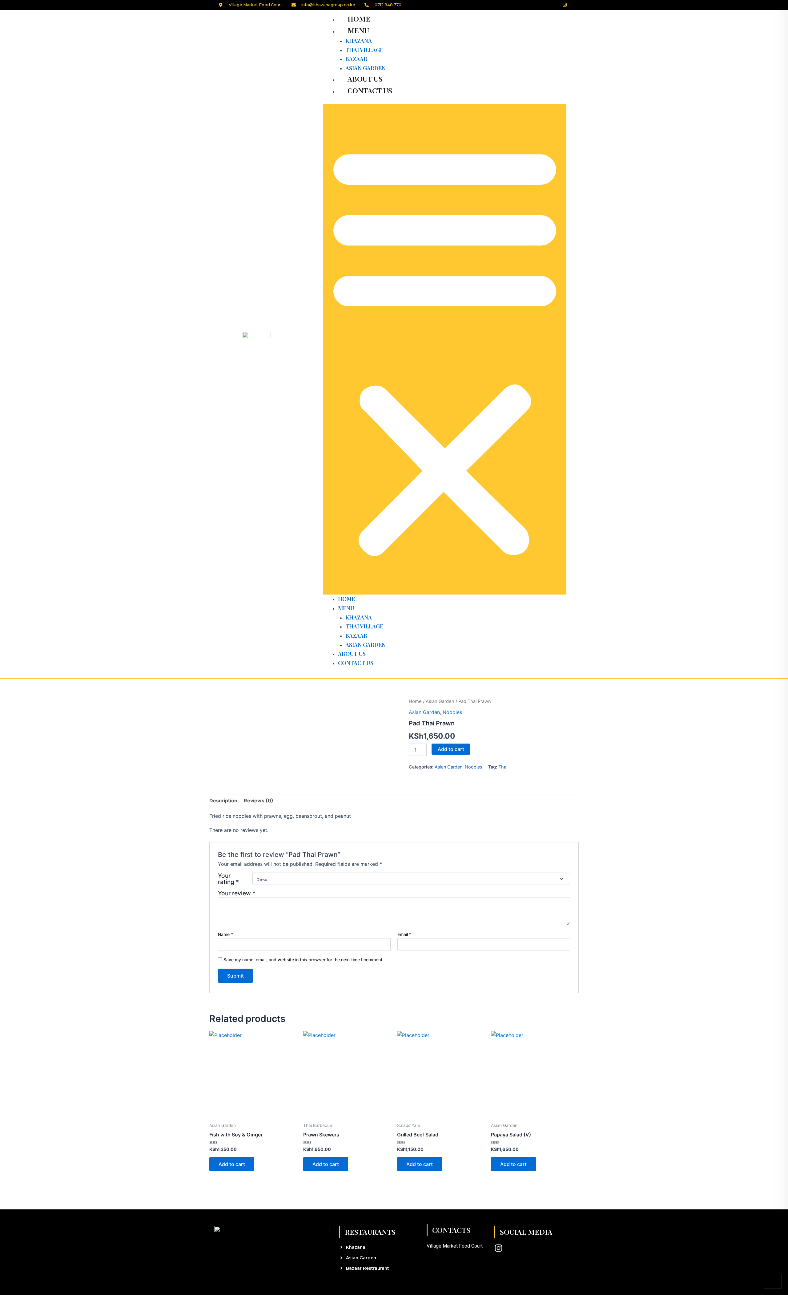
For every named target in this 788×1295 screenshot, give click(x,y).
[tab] (223, 800)
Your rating (228, 879)
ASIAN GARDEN (365, 68)
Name (225, 934)
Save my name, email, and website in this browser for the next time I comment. (303, 959)
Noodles (452, 712)
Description (223, 800)
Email (404, 934)
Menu (358, 30)
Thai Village (364, 50)
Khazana (358, 40)
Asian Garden (440, 701)
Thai (502, 766)
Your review (236, 893)
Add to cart (451, 749)
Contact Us (370, 90)
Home (359, 18)
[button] (444, 349)
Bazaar (356, 59)
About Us (365, 78)
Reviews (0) (258, 800)
